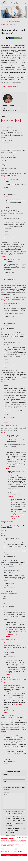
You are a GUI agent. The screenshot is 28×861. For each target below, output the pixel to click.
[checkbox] (2, 849)
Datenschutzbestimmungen (22, 837)
